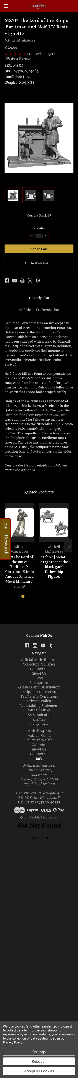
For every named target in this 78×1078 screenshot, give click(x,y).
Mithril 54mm (39, 731)
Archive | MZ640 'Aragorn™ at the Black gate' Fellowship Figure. (54, 567)
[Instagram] (35, 645)
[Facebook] (7, 280)
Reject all (39, 1061)
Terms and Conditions (39, 696)
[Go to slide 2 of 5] (29, 596)
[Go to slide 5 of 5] (50, 596)
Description (39, 298)
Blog (39, 678)
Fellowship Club (39, 740)
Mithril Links (39, 710)
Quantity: (39, 228)
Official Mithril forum (39, 660)
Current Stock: (39, 215)
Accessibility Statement (39, 706)
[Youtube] (43, 645)
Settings (39, 1051)
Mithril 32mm (39, 736)
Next (68, 545)
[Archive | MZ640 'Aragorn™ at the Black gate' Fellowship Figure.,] (54, 523)
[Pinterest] (38, 280)
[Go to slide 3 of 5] (36, 596)
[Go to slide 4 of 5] (43, 596)
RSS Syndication (39, 715)
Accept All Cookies (39, 1071)
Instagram (39, 683)
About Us (39, 674)
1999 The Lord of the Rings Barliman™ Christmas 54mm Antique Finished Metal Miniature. (19, 569)
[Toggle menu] (6, 6)
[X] (30, 280)
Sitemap (39, 719)
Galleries (39, 745)
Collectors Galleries (39, 664)
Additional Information (39, 310)
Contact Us (39, 669)
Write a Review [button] (18, 59)
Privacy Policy (39, 701)
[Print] (22, 280)
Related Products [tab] (39, 492)
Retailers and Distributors (39, 687)
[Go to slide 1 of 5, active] (22, 596)
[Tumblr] (51, 645)
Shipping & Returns (39, 692)
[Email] (14, 280)
